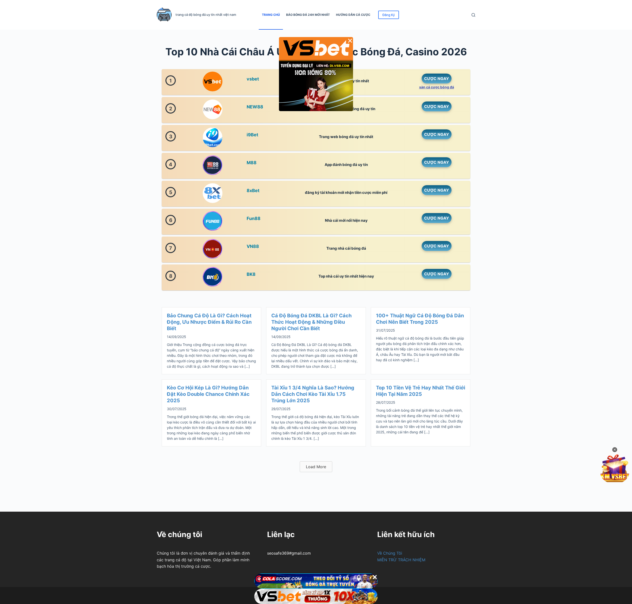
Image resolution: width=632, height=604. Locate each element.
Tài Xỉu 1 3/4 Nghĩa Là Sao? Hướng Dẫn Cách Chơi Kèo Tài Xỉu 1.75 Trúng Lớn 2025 (312, 394)
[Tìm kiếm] (473, 15)
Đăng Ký (388, 15)
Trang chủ (271, 15)
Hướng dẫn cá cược (353, 15)
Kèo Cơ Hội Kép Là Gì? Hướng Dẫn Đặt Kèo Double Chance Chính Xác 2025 (208, 394)
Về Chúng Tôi (389, 553)
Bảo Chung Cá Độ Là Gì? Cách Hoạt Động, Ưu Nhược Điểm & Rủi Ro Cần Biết (209, 322)
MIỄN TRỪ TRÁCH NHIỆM (401, 559)
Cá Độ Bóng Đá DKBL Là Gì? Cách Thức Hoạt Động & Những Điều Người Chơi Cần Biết (311, 322)
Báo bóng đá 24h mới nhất (308, 15)
